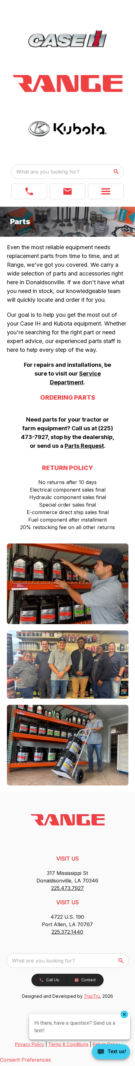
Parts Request (84, 445)
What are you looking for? (47, 172)
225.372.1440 (67, 932)
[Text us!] (111, 1052)
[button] (29, 191)
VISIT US (67, 858)
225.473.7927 (67, 888)
